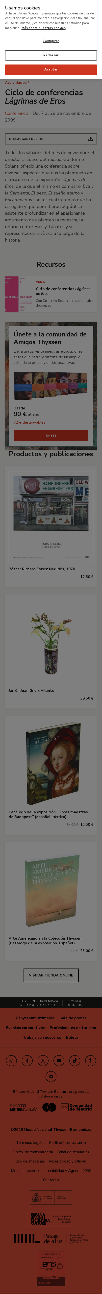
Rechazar (51, 55)
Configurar (51, 41)
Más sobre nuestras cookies (44, 28)
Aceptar (51, 69)
